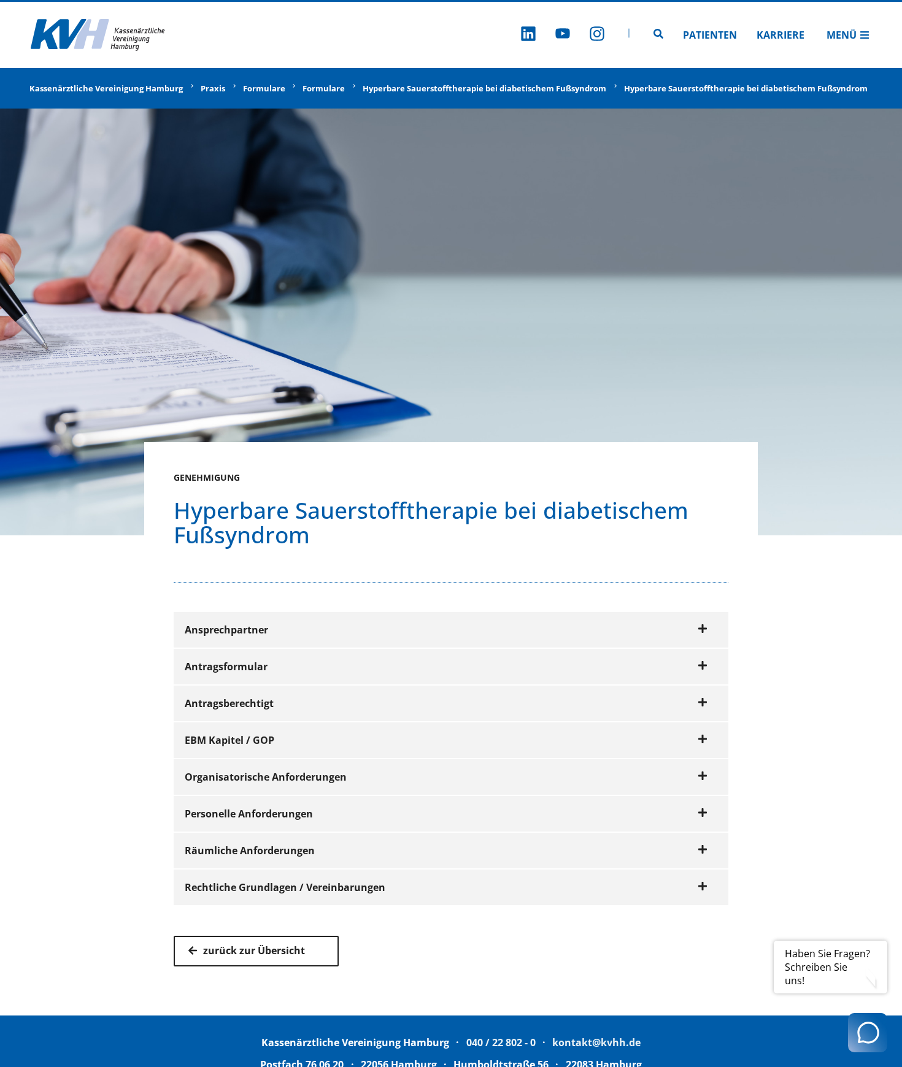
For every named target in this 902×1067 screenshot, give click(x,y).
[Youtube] (562, 35)
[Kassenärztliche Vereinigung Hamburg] (98, 35)
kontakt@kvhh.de (596, 1042)
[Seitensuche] (658, 35)
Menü (842, 35)
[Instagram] (597, 35)
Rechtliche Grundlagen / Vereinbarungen (285, 887)
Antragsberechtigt (229, 703)
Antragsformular (226, 666)
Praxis (213, 88)
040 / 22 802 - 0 (501, 1042)
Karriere (780, 35)
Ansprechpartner (226, 630)
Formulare (264, 88)
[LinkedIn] (528, 35)
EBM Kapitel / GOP (229, 740)
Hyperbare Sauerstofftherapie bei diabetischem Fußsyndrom (484, 88)
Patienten (710, 35)
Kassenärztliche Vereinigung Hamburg (106, 88)
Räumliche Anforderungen (250, 850)
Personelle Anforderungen (249, 813)
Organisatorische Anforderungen (266, 777)
